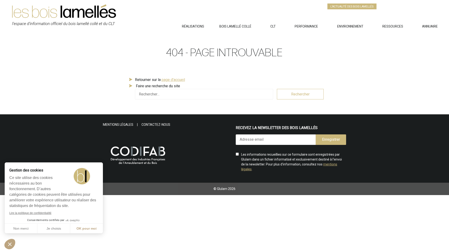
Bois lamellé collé (235, 26)
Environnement (350, 26)
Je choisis (54, 228)
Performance (306, 26)
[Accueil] (96, 17)
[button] (9, 244)
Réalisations (193, 26)
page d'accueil (173, 79)
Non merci (21, 228)
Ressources (392, 26)
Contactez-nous (155, 124)
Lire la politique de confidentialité (30, 213)
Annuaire (430, 26)
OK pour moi (86, 228)
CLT (273, 26)
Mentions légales (118, 124)
